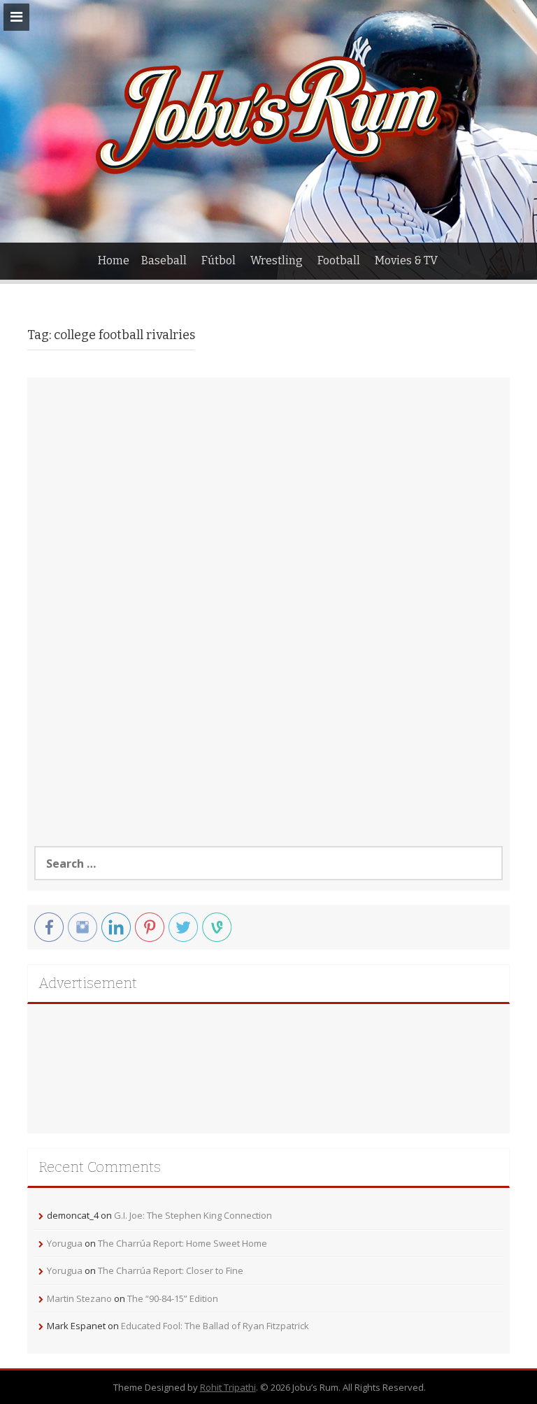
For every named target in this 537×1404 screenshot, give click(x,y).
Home (113, 260)
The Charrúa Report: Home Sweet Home (182, 1243)
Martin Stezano (79, 1298)
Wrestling (276, 260)
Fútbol (218, 260)
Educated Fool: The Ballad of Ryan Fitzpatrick (215, 1325)
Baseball (164, 260)
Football (338, 260)
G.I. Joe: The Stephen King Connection (193, 1215)
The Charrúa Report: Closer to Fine (170, 1270)
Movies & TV (406, 260)
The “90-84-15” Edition (172, 1298)
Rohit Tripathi (228, 1387)
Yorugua (65, 1243)
